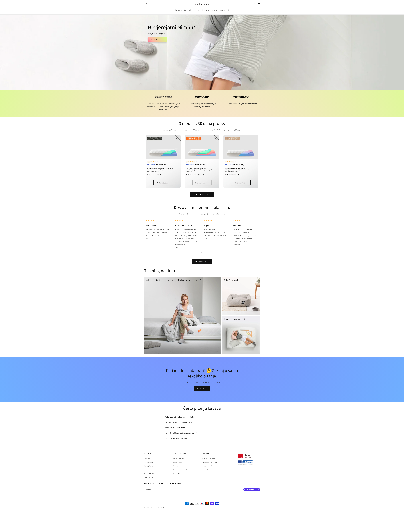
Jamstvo (147, 459)
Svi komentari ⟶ (202, 262)
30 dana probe (149, 462)
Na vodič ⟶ (202, 389)
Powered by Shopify (160, 507)
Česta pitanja (148, 466)
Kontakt (205, 470)
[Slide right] (206, 252)
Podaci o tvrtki (207, 466)
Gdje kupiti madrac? (209, 459)
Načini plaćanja (178, 473)
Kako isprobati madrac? (210, 462)
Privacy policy (171, 507)
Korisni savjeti (149, 473)
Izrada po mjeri (149, 477)
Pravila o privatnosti (180, 470)
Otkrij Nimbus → (157, 40)
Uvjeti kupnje (177, 462)
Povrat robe (177, 466)
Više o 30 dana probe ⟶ (202, 194)
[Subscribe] (179, 489)
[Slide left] (197, 252)
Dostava (147, 470)
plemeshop (151, 507)
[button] (146, 4)
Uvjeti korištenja (178, 459)
